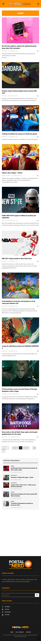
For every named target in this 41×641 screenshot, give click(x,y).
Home (11, 632)
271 (17, 448)
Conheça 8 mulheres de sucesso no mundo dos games (19, 134)
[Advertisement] (20, 532)
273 (24, 448)
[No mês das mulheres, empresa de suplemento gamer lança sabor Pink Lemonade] (20, 30)
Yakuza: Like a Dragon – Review (12, 173)
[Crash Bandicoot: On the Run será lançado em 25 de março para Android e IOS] (20, 286)
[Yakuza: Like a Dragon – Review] (20, 157)
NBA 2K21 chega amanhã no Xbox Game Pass (17, 258)
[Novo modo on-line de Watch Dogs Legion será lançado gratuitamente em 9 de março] (20, 416)
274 (27, 448)
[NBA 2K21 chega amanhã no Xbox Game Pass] (20, 243)
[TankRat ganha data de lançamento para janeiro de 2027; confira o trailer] (6, 468)
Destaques (14, 475)
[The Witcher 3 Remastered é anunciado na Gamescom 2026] (6, 503)
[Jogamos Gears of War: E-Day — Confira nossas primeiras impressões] (6, 485)
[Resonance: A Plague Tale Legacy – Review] (6, 477)
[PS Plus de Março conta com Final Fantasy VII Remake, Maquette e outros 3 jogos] (20, 373)
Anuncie (28, 632)
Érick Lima (4, 51)
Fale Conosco (20, 632)
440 (34, 448)
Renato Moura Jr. (6, 175)
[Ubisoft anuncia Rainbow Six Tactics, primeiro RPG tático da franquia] (6, 494)
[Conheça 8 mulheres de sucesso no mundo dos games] (20, 118)
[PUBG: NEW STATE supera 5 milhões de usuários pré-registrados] (20, 200)
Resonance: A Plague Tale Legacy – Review (22, 477)
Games (12, 466)
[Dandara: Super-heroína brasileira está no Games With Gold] (20, 75)
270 (14, 448)
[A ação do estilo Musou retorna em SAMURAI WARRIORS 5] (20, 330)
